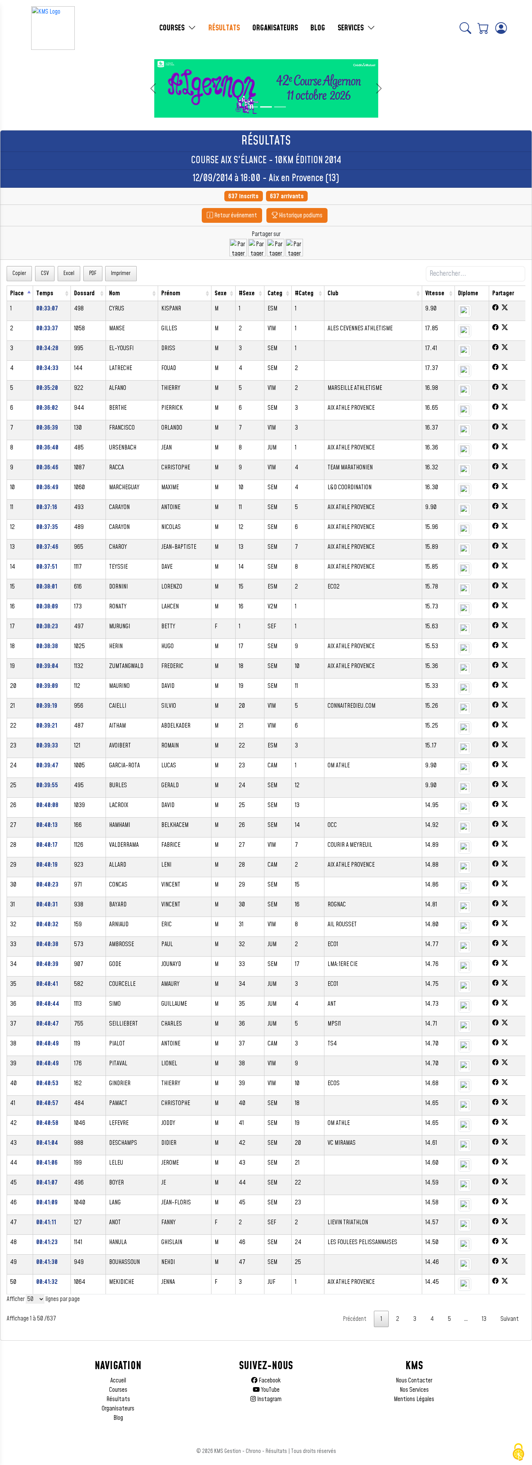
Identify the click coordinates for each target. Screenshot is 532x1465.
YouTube (270, 1390)
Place (17, 293)
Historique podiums (300, 215)
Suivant (509, 1319)
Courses (118, 1390)
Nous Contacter (414, 1380)
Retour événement (235, 215)
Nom (114, 293)
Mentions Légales (414, 1399)
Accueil (118, 1380)
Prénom (170, 293)
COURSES (173, 28)
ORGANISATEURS (275, 28)
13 (484, 1319)
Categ (275, 293)
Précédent (354, 1319)
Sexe (221, 293)
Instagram (269, 1399)
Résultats (118, 1399)
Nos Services (414, 1390)
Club (333, 293)
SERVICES (352, 28)
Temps (44, 293)
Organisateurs (118, 1408)
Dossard (84, 293)
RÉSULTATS (224, 28)
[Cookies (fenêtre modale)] (518, 1452)
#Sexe (247, 293)
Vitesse (434, 293)
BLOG (317, 28)
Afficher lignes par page (43, 1299)
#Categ (304, 293)
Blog (118, 1418)
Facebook (269, 1380)
